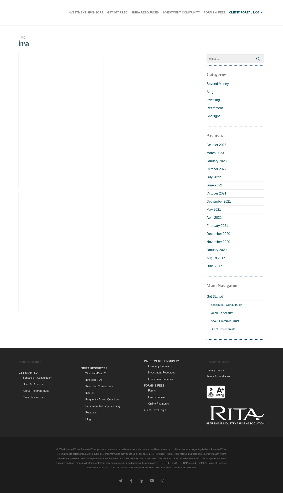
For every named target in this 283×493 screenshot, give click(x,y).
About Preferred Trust (225, 321)
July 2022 (214, 177)
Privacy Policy (215, 370)
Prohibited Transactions (99, 386)
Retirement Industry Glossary (103, 406)
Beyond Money (34, 151)
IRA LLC (90, 392)
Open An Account (222, 312)
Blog (46, 151)
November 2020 (218, 242)
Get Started (215, 296)
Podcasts (91, 412)
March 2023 (215, 153)
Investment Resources (161, 372)
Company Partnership (161, 366)
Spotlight (213, 116)
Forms (152, 390)
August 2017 (216, 258)
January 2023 (217, 161)
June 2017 (214, 266)
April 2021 (214, 217)
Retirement (215, 108)
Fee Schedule (156, 397)
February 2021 (217, 225)
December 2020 (218, 234)
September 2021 (219, 201)
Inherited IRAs (94, 379)
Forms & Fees (154, 385)
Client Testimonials (223, 329)
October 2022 (216, 169)
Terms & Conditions (218, 376)
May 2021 (214, 209)
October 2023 (216, 145)
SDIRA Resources (94, 368)
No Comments (60, 151)
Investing (213, 100)
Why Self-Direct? (95, 373)
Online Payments (158, 403)
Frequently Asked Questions (102, 399)
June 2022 (214, 185)
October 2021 (216, 193)
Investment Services (160, 379)
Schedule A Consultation (226, 304)
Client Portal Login (155, 410)
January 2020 (217, 250)
